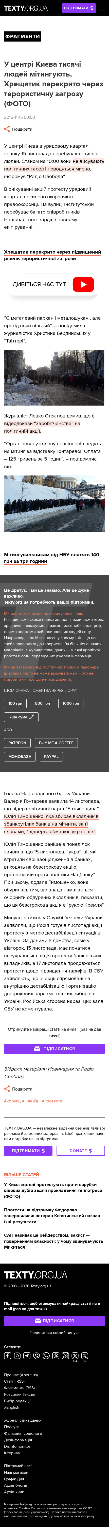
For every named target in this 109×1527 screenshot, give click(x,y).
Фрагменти (14, 1387)
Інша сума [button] (17, 717)
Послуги (12, 1426)
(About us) (29, 1375)
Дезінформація (18, 1440)
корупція (15, 1101)
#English (11, 1407)
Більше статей (21, 1174)
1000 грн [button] (71, 703)
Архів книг (14, 1492)
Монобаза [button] (19, 756)
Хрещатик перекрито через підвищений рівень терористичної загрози (52, 255)
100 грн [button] (15, 703)
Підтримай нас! (18, 1465)
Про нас (11, 1375)
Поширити (21, 129)
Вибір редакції (17, 1401)
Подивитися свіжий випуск (55, 1332)
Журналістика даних (22, 1420)
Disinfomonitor (17, 1446)
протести (53, 1101)
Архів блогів (15, 1485)
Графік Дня (14, 1479)
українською (39, 1512)
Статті (9, 1381)
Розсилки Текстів (19, 1394)
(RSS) (20, 1381)
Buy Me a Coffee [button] (56, 743)
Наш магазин (16, 1472)
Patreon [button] (17, 743)
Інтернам (12, 1453)
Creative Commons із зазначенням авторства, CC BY (55, 1508)
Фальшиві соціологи (23, 1433)
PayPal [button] (51, 756)
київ (34, 1101)
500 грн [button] (42, 703)
